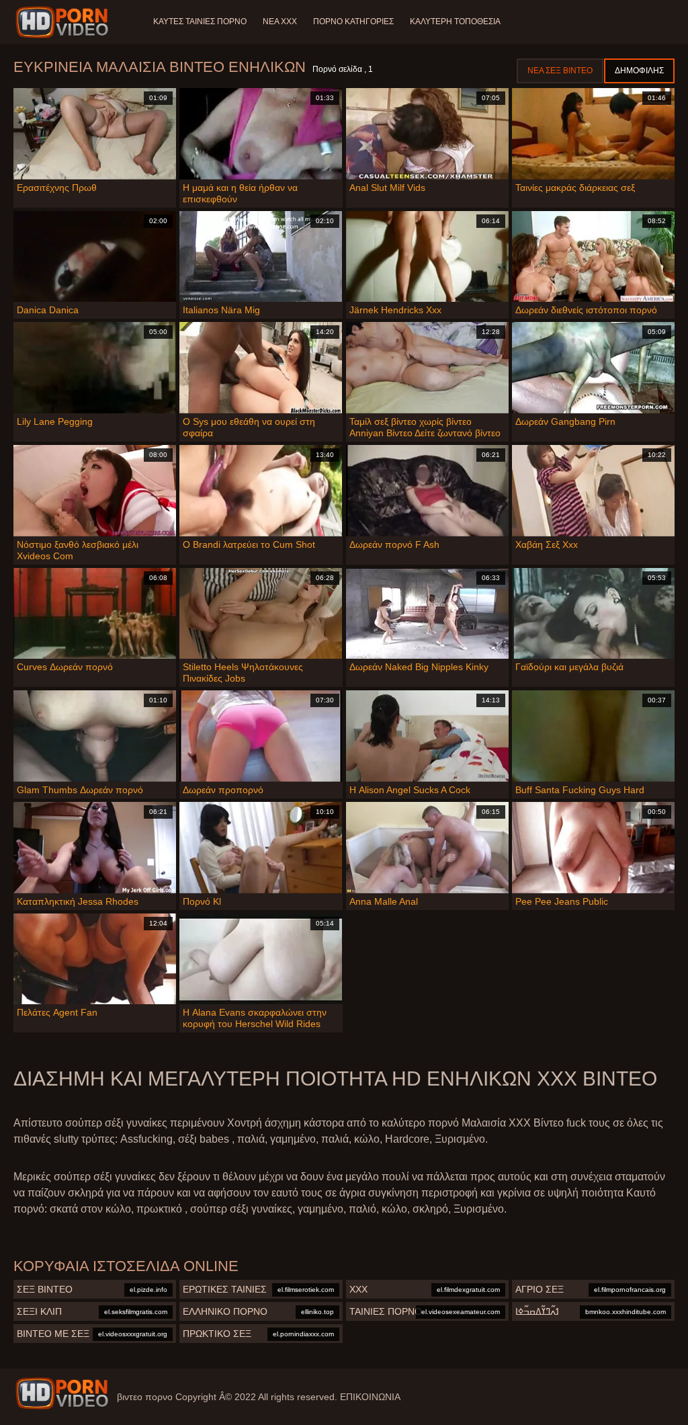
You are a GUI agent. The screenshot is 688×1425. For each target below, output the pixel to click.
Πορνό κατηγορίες (353, 21)
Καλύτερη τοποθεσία (455, 21)
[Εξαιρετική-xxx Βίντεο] (64, 22)
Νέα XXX (280, 21)
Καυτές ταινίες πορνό (200, 21)
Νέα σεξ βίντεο (560, 70)
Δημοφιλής (639, 70)
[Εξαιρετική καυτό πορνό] (61, 1393)
